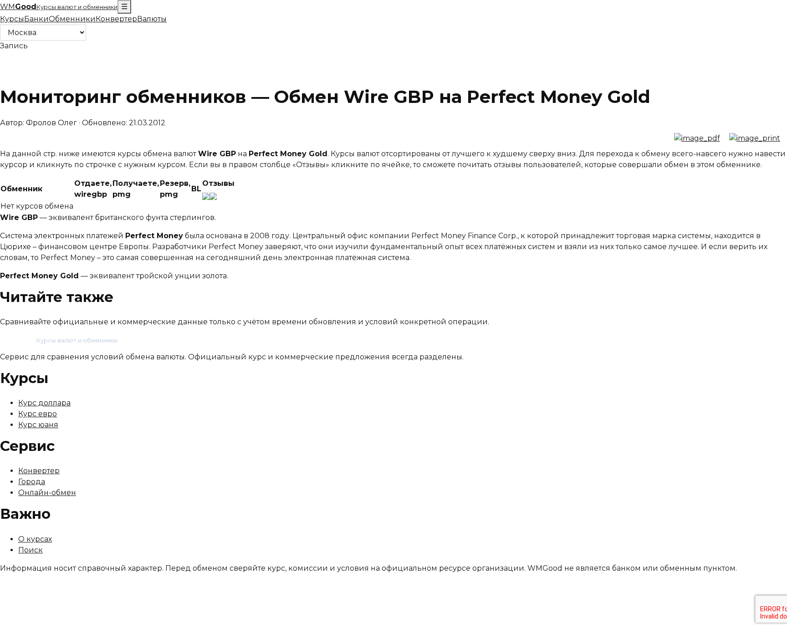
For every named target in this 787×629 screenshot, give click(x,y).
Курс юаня (38, 424)
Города (31, 481)
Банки (36, 19)
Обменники (72, 19)
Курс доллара (44, 403)
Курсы (12, 19)
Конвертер (116, 19)
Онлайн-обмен (47, 492)
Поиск (30, 550)
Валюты (152, 19)
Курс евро (37, 413)
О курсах (35, 539)
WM (59, 6)
